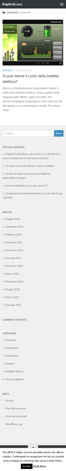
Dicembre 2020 (14, 265)
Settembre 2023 (14, 226)
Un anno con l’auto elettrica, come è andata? (30, 165)
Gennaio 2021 (13, 258)
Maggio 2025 (13, 218)
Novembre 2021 (14, 250)
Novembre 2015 (14, 281)
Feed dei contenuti (16, 408)
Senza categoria (15, 379)
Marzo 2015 (12, 297)
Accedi (9, 400)
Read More (39, 466)
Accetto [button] (26, 466)
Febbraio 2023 (13, 234)
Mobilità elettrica (14, 371)
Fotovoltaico (12, 355)
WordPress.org (14, 424)
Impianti (8, 70)
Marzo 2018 (12, 273)
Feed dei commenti (16, 416)
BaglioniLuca (12, 4)
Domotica (11, 340)
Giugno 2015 (13, 289)
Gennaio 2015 (13, 305)
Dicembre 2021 (14, 242)
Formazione (12, 347)
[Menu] (62, 4)
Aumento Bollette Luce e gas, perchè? (27, 185)
